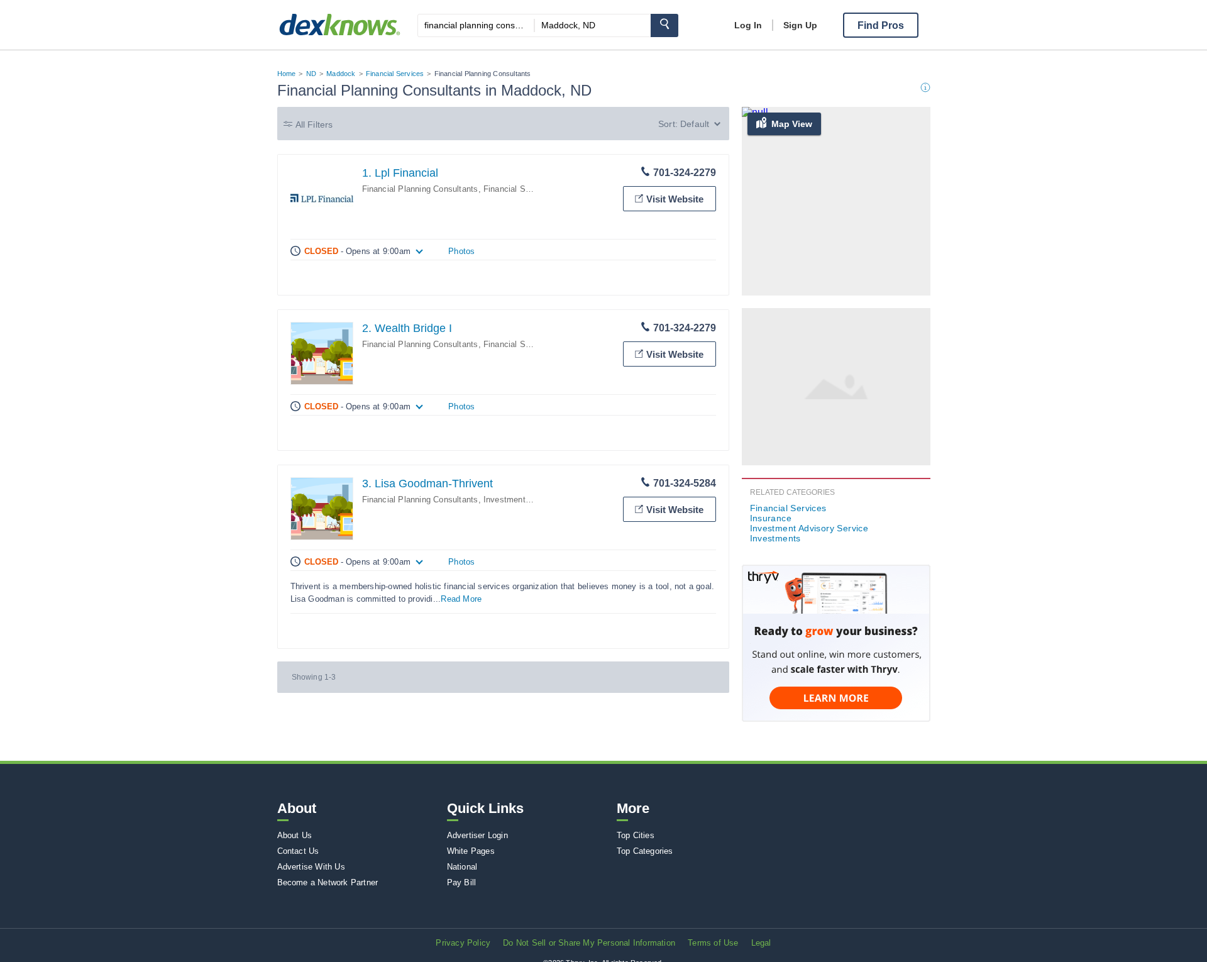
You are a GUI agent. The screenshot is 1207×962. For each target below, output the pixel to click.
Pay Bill (462, 882)
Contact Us (298, 851)
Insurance (771, 518)
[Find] (664, 25)
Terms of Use (713, 943)
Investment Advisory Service (537, 499)
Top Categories (645, 851)
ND (311, 73)
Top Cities (635, 835)
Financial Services (395, 73)
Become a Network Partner (327, 882)
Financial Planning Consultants (420, 189)
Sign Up (800, 25)
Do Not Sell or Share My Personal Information (589, 943)
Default (694, 124)
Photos (461, 251)
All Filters (314, 124)
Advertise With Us (311, 866)
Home (286, 73)
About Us (294, 835)
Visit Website (674, 199)
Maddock (340, 73)
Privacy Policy (463, 943)
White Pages (471, 851)
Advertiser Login (477, 835)
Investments (775, 538)
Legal (761, 943)
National (462, 866)
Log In (748, 25)
